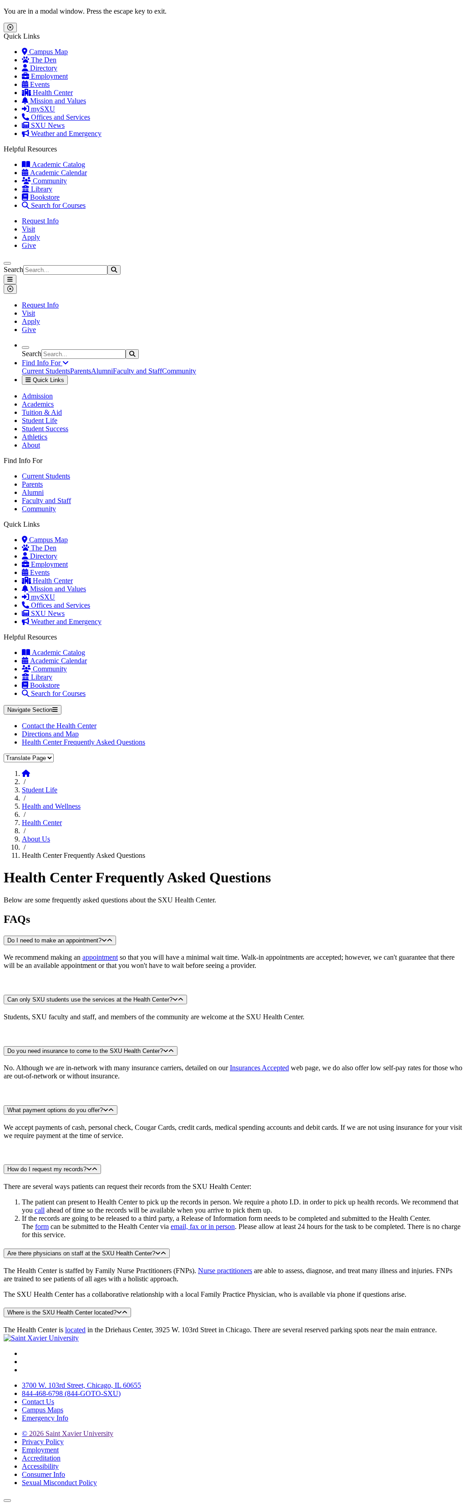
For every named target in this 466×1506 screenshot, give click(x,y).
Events (39, 84)
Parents (80, 371)
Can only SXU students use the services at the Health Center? (89, 999)
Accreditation (41, 1458)
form (42, 1226)
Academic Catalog (57, 164)
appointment (100, 957)
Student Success (45, 429)
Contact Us (38, 1401)
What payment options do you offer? (55, 1110)
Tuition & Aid (42, 412)
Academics (38, 404)
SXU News (47, 125)
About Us (36, 839)
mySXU (42, 109)
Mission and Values (57, 101)
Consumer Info (43, 1474)
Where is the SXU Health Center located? (61, 1312)
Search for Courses (57, 205)
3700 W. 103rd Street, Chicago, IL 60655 (81, 1385)
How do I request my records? (46, 1169)
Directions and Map (50, 734)
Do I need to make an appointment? (54, 940)
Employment (48, 76)
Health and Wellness (51, 806)
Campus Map (47, 51)
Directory (42, 68)
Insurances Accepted (259, 1068)
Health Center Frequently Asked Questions (83, 742)
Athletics (34, 437)
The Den (42, 60)
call (40, 1210)
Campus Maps (42, 1410)
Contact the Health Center (59, 726)
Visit (28, 229)
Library (40, 189)
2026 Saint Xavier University (67, 1433)
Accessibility (40, 1466)
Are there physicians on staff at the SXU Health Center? (81, 1253)
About (31, 445)
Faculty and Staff (137, 371)
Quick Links (47, 380)
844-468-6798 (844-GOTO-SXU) (71, 1393)
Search (13, 269)
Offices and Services (59, 117)
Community (49, 181)
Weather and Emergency (65, 133)
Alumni (102, 371)
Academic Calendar (57, 172)
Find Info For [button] (42, 363)
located (75, 1330)
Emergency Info (45, 1418)
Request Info (40, 221)
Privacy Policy (43, 1442)
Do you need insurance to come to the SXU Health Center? (85, 1051)
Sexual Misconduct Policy (59, 1482)
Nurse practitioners (225, 1270)
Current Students (46, 371)
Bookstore (44, 197)
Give (29, 245)
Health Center (52, 92)
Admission (37, 396)
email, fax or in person (203, 1226)
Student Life (39, 420)
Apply (31, 237)
